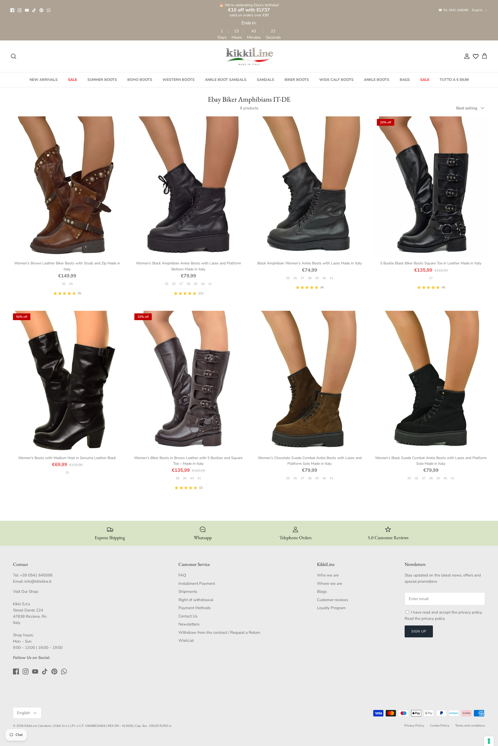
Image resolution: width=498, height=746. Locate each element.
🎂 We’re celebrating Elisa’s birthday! (249, 8)
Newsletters (188, 624)
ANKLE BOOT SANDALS (225, 79)
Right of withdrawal (195, 599)
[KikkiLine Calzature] (249, 56)
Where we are (329, 583)
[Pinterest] (41, 10)
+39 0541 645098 (36, 575)
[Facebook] (12, 10)
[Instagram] (20, 10)
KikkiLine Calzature (37, 726)
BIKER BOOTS (297, 79)
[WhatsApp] (49, 10)
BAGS (405, 79)
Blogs (322, 591)
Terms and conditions (470, 725)
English (477, 10)
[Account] (466, 56)
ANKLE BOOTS (376, 79)
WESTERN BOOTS (179, 79)
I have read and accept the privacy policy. (446, 612)
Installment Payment (196, 583)
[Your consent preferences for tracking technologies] (489, 741)
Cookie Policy (439, 725)
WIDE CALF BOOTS (336, 79)
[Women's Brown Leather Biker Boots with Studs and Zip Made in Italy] (67, 187)
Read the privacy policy (425, 618)
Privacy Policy (414, 725)
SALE (72, 79)
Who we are (328, 575)
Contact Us (187, 616)
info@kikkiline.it (37, 581)
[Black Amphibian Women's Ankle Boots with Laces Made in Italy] (309, 187)
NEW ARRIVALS (44, 79)
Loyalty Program (331, 607)
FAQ (182, 575)
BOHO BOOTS (139, 79)
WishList (186, 640)
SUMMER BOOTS (102, 79)
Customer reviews (332, 599)
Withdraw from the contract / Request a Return (219, 632)
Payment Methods (194, 607)
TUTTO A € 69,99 (454, 79)
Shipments (187, 591)
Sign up (418, 631)
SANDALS (265, 79)
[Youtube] (27, 10)
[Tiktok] (34, 10)
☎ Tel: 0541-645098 (453, 10)
